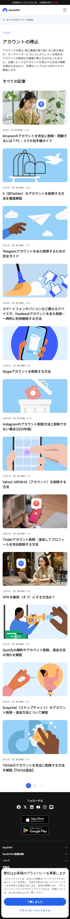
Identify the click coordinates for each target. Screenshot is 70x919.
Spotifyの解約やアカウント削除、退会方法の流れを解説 (34, 652)
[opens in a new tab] (19, 807)
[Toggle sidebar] (64, 10)
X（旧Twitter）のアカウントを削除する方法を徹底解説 (33, 196)
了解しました (35, 901)
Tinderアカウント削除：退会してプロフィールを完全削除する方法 (33, 542)
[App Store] (35, 820)
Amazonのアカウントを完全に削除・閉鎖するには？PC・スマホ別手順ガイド (35, 138)
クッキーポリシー (17, 892)
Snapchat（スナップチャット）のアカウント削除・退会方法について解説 (34, 710)
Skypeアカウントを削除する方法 (27, 371)
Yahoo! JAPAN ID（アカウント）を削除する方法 (34, 484)
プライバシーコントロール (35, 910)
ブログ (6, 32)
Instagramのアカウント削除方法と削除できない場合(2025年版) (35, 426)
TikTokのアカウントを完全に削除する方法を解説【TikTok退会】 (34, 767)
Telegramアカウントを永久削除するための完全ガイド (34, 253)
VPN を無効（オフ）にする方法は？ (29, 597)
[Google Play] (35, 830)
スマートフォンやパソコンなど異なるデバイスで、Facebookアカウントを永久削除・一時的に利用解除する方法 (34, 313)
